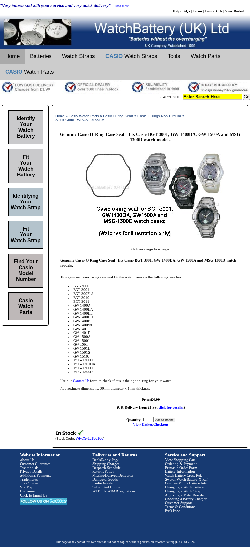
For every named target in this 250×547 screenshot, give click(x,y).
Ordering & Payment (181, 464)
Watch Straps (78, 56)
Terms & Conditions (180, 507)
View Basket (234, 11)
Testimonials (29, 468)
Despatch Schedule (106, 468)
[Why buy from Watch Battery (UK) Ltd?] (125, 92)
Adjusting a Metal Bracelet (185, 495)
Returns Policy (103, 471)
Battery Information (180, 471)
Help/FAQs (181, 11)
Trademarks (29, 479)
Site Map (26, 487)
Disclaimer (28, 491)
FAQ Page (172, 510)
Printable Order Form (181, 468)
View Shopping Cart (180, 460)
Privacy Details (31, 471)
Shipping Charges (105, 464)
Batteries (41, 56)
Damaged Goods (105, 479)
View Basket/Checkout (150, 424)
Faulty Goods (102, 483)
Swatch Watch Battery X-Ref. (187, 479)
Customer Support (178, 503)
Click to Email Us (33, 495)
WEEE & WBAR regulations (113, 491)
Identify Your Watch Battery (26, 127)
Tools (174, 56)
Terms (197, 11)
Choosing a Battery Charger (186, 499)
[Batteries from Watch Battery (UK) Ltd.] (125, 47)
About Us (27, 460)
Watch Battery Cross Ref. (183, 475)
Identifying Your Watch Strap (26, 201)
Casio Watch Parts (26, 306)
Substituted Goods (106, 487)
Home (12, 56)
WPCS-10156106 (89, 438)
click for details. (171, 407)
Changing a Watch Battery (184, 487)
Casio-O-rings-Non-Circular (159, 116)
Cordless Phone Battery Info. (186, 483)
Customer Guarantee (35, 464)
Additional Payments (35, 475)
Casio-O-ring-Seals (118, 116)
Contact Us (213, 11)
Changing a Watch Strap (183, 491)
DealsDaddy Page (105, 460)
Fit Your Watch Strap (26, 234)
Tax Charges (29, 483)
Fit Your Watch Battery (26, 165)
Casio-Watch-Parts (84, 116)
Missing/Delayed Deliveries (112, 475)
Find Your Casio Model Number (26, 270)
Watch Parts (206, 56)
